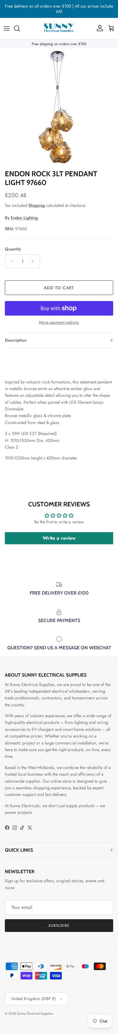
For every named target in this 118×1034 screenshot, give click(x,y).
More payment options (59, 322)
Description (16, 340)
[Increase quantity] (34, 261)
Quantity (13, 249)
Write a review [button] (59, 538)
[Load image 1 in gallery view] (59, 107)
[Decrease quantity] (10, 261)
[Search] (20, 28)
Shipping (36, 205)
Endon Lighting (24, 218)
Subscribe (59, 925)
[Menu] (6, 28)
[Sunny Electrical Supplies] (59, 28)
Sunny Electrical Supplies (35, 1013)
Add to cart (59, 288)
